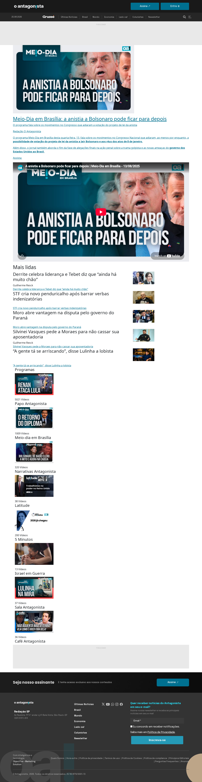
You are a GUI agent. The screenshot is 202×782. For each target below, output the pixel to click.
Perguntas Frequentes (167, 762)
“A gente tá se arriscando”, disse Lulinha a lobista (42, 365)
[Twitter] (103, 704)
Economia (109, 17)
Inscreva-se (157, 740)
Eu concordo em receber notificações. (156, 726)
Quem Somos (57, 758)
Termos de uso (112, 758)
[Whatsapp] (112, 704)
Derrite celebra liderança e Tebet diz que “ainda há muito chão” (50, 289)
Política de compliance (155, 758)
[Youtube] (108, 704)
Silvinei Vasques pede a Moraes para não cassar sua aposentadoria (53, 346)
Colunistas (137, 17)
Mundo (96, 17)
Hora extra (72, 758)
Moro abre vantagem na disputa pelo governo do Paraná (47, 327)
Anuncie (185, 762)
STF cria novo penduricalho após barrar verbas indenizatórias (49, 308)
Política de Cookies (132, 758)
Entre (173, 6)
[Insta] (116, 704)
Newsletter (154, 17)
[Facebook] (121, 704)
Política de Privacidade (161, 732)
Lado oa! (123, 17)
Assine (144, 6)
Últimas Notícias (69, 17)
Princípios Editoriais (179, 758)
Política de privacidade (91, 758)
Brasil (85, 17)
